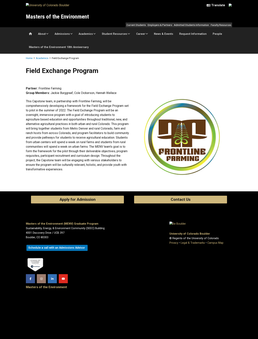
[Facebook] (30, 278)
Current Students (136, 24)
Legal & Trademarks (193, 242)
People (217, 34)
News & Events (163, 34)
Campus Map (215, 242)
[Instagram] (41, 278)
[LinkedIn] (52, 278)
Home (29, 58)
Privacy (173, 242)
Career (140, 34)
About (42, 34)
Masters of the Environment (57, 16)
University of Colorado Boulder (189, 233)
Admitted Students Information (191, 24)
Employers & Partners (160, 24)
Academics (86, 34)
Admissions (62, 34)
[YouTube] (63, 278)
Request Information (193, 34)
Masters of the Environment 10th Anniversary (59, 47)
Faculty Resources (221, 24)
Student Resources (114, 34)
